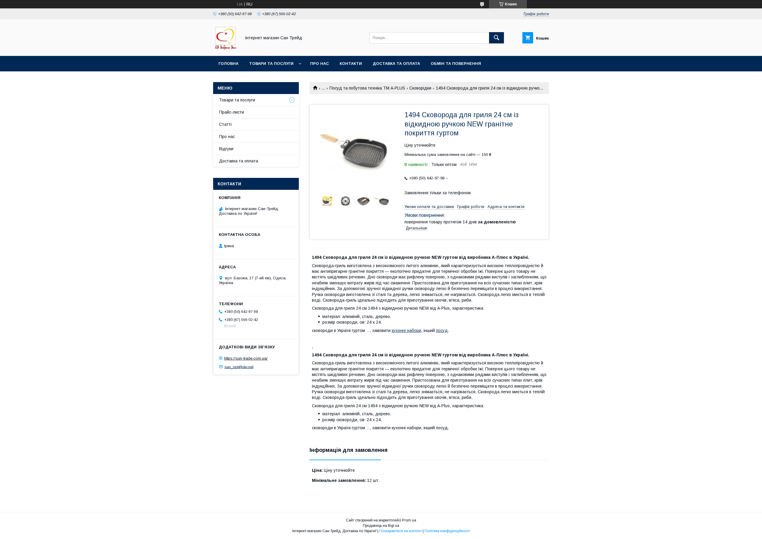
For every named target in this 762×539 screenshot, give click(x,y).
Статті (225, 124)
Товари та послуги (271, 63)
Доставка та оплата (396, 63)
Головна (228, 63)
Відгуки (226, 148)
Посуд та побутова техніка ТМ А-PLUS (367, 88)
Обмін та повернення (456, 63)
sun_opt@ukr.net (238, 366)
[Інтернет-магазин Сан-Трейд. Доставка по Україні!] (225, 48)
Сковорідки (420, 88)
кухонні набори (406, 330)
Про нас (319, 63)
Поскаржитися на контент (400, 531)
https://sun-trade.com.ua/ (246, 358)
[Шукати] (496, 37)
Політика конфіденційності (447, 531)
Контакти (351, 63)
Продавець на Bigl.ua (381, 526)
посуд (442, 330)
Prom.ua (409, 520)
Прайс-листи (231, 112)
